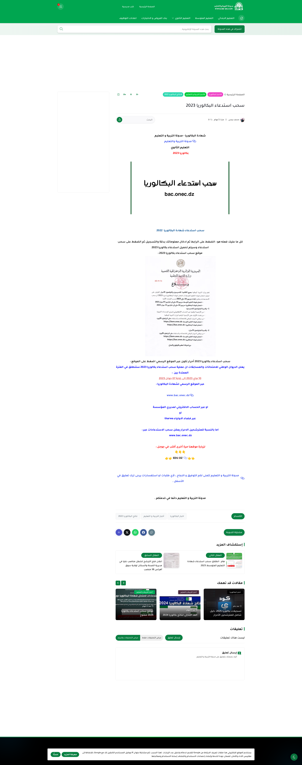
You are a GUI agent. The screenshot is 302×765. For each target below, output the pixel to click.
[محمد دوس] (242, 119)
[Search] (61, 29)
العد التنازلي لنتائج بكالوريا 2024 (180, 614)
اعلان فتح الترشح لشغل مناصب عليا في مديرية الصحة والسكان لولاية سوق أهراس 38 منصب (140, 565)
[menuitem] (241, 18)
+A (124, 94)
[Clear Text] (119, 119)
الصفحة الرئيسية (236, 94)
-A (137, 94)
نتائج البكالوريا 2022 (172, 94)
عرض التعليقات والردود (127, 638)
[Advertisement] (151, 63)
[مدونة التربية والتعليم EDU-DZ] (229, 6)
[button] (143, 532)
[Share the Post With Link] (151, 532)
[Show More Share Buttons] (119, 532)
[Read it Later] (118, 94)
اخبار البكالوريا (215, 94)
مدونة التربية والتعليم (178, 141)
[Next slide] (118, 583)
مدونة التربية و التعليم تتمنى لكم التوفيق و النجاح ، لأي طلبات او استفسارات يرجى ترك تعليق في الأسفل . (178, 478)
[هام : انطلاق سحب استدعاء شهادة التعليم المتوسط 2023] (234, 560)
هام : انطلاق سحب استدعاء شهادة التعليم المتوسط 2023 (206, 563)
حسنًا (55, 754)
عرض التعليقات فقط (151, 638)
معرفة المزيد (70, 754)
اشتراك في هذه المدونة (229, 29)
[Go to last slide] (123, 583)
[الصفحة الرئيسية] (241, 18)
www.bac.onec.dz (178, 395)
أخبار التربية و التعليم (195, 94)
